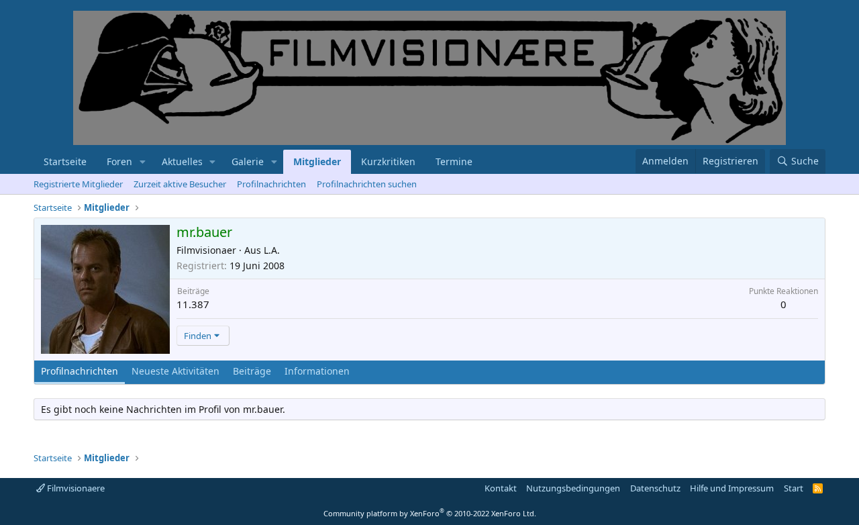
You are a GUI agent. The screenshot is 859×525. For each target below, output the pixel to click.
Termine (454, 161)
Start (793, 488)
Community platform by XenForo (429, 513)
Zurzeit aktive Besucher (180, 184)
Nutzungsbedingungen (573, 488)
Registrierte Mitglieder (78, 184)
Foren (119, 161)
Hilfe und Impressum (732, 488)
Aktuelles (182, 161)
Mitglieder (317, 161)
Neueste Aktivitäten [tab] (175, 371)
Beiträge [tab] (252, 371)
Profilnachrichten (271, 184)
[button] (143, 162)
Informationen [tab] (317, 371)
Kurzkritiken (388, 161)
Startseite (65, 161)
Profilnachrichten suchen (367, 184)
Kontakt (501, 488)
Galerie (248, 161)
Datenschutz (655, 488)
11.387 (192, 304)
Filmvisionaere (75, 488)
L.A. (272, 250)
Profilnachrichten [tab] (79, 371)
